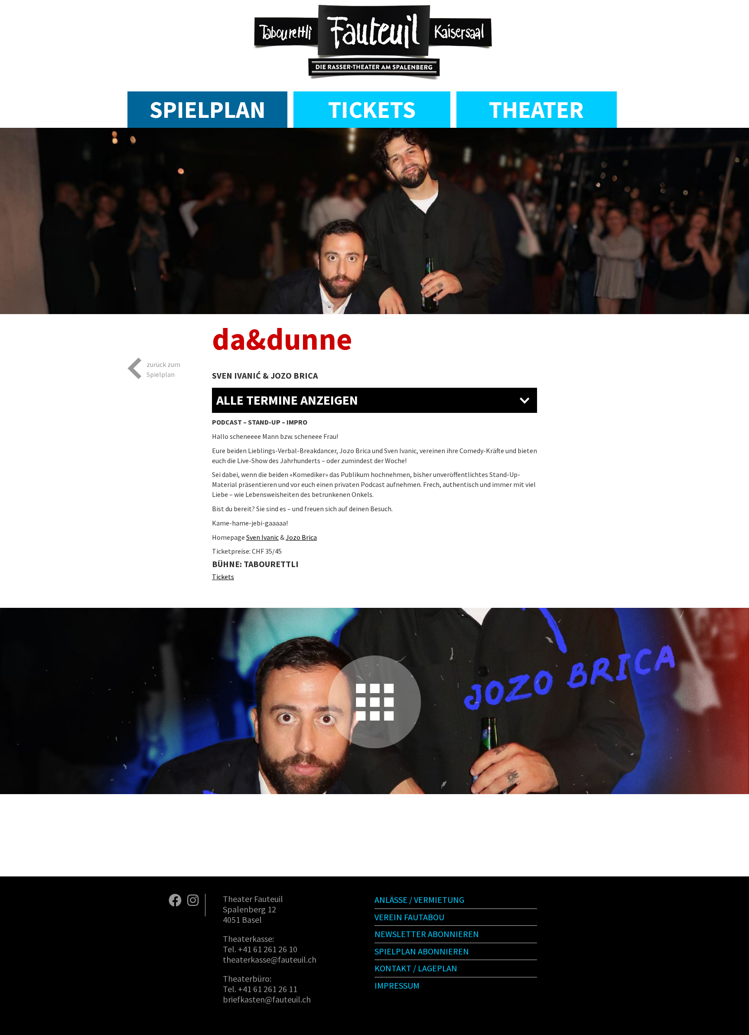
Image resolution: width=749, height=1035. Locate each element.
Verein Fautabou (409, 917)
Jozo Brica (301, 537)
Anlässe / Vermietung (419, 899)
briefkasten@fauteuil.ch (267, 999)
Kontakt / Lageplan (415, 968)
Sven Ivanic (262, 537)
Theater (536, 109)
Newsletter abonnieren (426, 933)
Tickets (372, 109)
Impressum (397, 985)
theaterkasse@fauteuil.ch (269, 959)
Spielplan (207, 109)
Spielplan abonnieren (421, 951)
